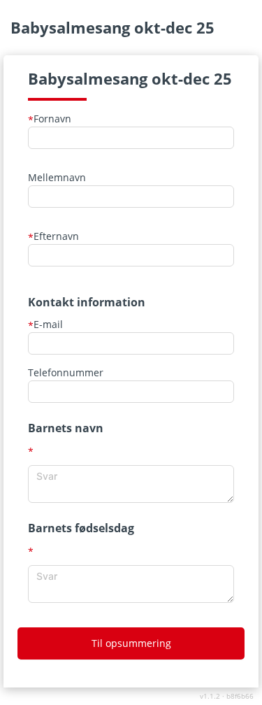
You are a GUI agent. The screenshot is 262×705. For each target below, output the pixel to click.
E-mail (45, 324)
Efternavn (53, 236)
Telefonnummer (65, 372)
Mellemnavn (57, 177)
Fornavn (49, 118)
